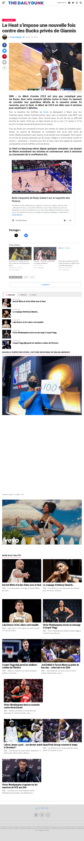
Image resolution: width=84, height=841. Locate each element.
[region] (42, 522)
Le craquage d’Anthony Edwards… (26, 312)
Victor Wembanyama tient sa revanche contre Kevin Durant (22, 706)
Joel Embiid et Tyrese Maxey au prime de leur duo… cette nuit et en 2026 (60, 666)
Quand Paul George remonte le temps (60, 744)
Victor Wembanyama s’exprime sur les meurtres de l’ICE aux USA (20, 786)
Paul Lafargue (16, 37)
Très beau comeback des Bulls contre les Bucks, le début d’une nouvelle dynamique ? (69, 263)
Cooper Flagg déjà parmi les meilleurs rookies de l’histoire (35, 343)
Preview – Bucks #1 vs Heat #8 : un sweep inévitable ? (44, 262)
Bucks (26, 277)
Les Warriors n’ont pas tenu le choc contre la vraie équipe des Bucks (19, 263)
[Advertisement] (42, 436)
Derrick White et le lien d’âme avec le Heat (29, 301)
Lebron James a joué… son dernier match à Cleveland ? (23, 746)
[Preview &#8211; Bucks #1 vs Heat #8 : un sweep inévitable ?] (45, 253)
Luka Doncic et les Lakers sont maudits (28, 322)
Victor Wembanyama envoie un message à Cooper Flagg (34, 332)
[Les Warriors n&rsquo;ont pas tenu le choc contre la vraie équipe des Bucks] (20, 253)
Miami (15, 151)
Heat (32, 277)
